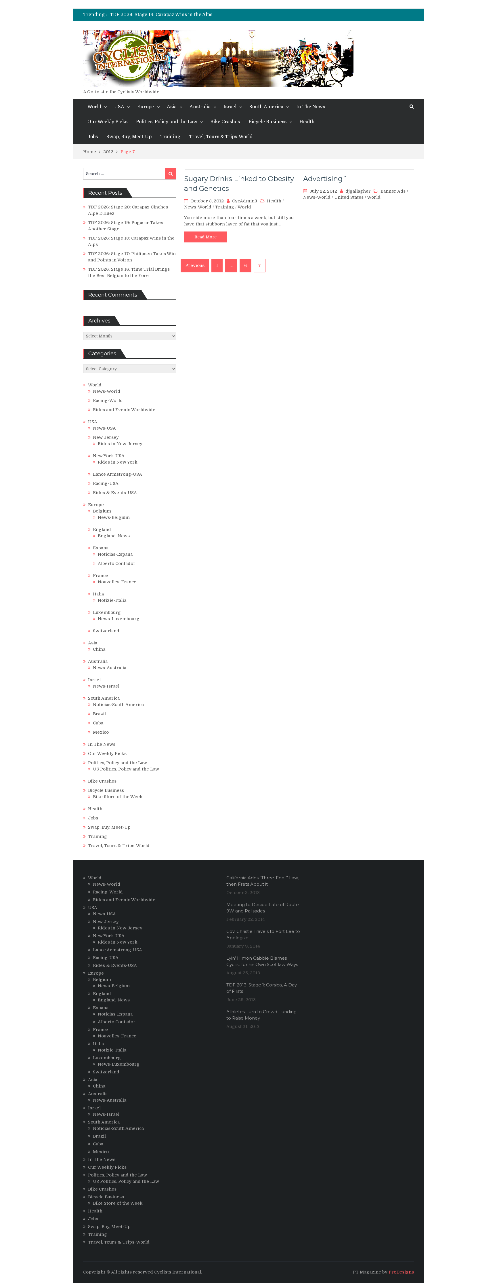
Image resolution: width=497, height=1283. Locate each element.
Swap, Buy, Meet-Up (129, 136)
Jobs (92, 136)
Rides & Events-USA (115, 492)
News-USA (104, 428)
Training (170, 136)
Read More (205, 237)
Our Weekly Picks (107, 121)
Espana (100, 548)
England (102, 529)
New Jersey (106, 437)
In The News (310, 106)
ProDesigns (401, 1272)
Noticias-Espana (115, 554)
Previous (194, 265)
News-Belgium (114, 517)
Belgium (102, 511)
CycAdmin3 (244, 201)
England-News (114, 535)
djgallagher (358, 191)
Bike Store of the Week (118, 796)
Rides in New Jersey (120, 443)
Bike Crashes (225, 121)
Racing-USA (105, 483)
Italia (98, 594)
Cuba (98, 723)
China (99, 649)
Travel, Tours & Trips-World (221, 136)
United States (349, 197)
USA (119, 106)
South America (266, 106)
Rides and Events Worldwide (124, 409)
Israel (229, 106)
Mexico (101, 732)
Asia (172, 106)
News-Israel (106, 686)
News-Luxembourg (118, 618)
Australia (200, 106)
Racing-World (108, 400)
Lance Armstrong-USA (117, 474)
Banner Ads (393, 191)
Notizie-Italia (112, 600)
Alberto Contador (116, 563)
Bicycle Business (267, 121)
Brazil (99, 713)
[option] (196, 15)
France (100, 575)
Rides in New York (117, 462)
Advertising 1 (325, 178)
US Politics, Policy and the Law (126, 769)
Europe (145, 106)
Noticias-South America (118, 704)
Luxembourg (107, 612)
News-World (197, 207)
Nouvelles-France (117, 581)
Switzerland (106, 630)
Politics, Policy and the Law (166, 121)
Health (307, 121)
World (94, 106)
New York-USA (109, 455)
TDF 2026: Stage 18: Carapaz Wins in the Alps (161, 14)
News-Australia (109, 667)
